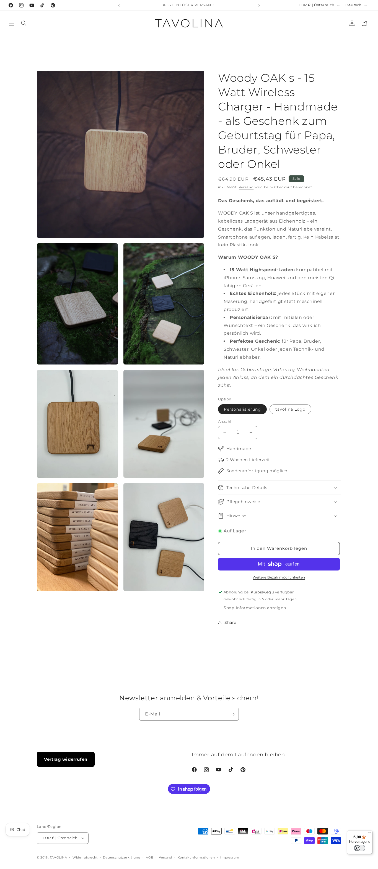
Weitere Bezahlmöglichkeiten (279, 577)
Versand (246, 187)
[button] (12, 23)
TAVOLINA (58, 857)
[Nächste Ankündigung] (259, 5)
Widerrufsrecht (85, 857)
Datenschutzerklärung (121, 857)
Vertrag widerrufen (65, 759)
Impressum (229, 857)
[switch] (359, 848)
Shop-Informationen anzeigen (255, 607)
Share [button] (230, 622)
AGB (149, 857)
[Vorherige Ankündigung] (119, 5)
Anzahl (224, 421)
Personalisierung (242, 409)
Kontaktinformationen (196, 857)
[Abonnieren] (232, 714)
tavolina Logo (290, 409)
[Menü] (369, 833)
